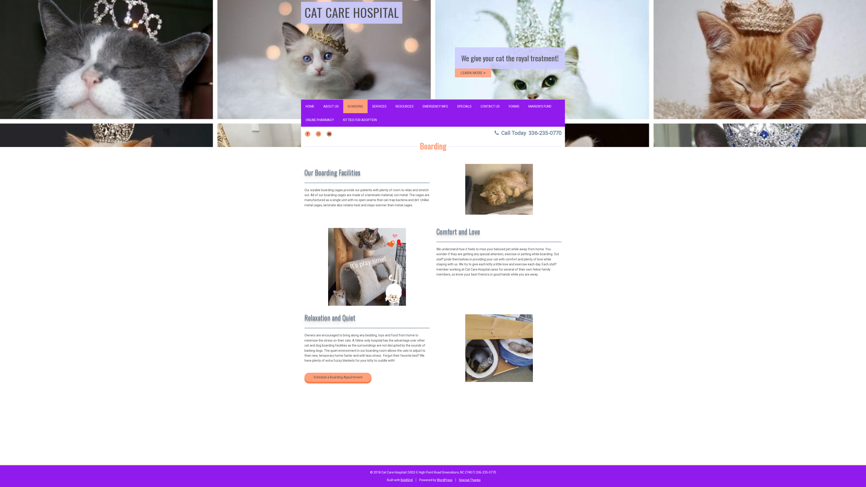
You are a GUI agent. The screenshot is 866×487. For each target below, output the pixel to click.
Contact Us (490, 106)
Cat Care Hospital (351, 12)
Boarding (355, 106)
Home (310, 106)
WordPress (444, 480)
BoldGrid (407, 480)
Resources (405, 106)
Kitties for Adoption (360, 120)
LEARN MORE (471, 73)
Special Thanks (470, 480)
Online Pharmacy (320, 120)
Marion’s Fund (539, 106)
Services (379, 106)
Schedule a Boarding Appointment (337, 377)
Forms (514, 106)
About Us (331, 106)
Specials (464, 106)
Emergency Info (435, 106)
